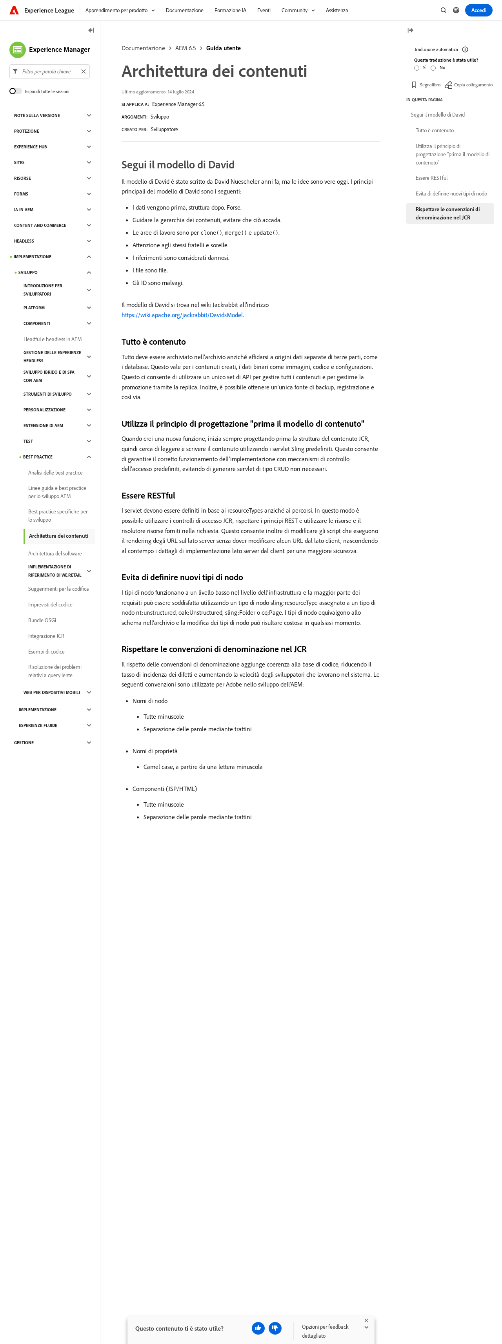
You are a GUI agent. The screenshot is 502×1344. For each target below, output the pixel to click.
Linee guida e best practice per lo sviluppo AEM (57, 492)
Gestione (24, 742)
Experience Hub (30, 147)
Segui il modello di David (438, 114)
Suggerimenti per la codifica (58, 588)
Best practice (38, 457)
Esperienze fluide (38, 725)
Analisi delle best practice (55, 472)
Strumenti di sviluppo (48, 394)
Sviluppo (160, 116)
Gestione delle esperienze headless (52, 356)
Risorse (22, 178)
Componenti (37, 323)
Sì (425, 67)
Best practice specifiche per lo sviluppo (57, 515)
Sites (19, 162)
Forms (21, 194)
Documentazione (143, 48)
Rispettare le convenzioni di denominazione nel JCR (448, 213)
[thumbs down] (275, 1328)
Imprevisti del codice (50, 604)
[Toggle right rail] (410, 30)
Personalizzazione (44, 410)
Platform (34, 307)
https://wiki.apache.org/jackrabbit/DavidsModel (182, 315)
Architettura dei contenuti (58, 535)
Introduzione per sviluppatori (43, 290)
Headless (24, 241)
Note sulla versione (37, 115)
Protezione (26, 131)
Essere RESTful (431, 177)
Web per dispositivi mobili (52, 692)
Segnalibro (430, 84)
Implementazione (32, 256)
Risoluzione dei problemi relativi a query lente (55, 671)
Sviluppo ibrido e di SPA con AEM (49, 376)
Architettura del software (55, 553)
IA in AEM (23, 209)
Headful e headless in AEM (53, 339)
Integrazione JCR (46, 635)
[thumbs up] (258, 1328)
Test (28, 441)
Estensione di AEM (43, 425)
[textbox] (49, 71)
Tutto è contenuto (435, 130)
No (442, 67)
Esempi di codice (46, 651)
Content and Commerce (40, 225)
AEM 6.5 (185, 48)
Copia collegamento (473, 84)
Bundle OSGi (42, 620)
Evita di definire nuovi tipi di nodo (451, 193)
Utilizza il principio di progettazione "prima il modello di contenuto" (452, 154)
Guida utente (223, 48)
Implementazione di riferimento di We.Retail (55, 571)
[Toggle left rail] (91, 30)
